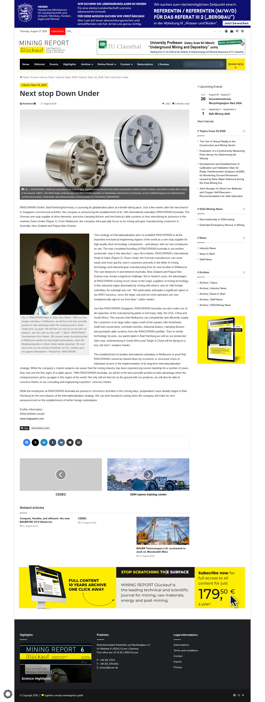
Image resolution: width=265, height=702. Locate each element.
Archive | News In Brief (212, 294)
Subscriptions (181, 645)
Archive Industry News (42, 77)
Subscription (145, 64)
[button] (8, 694)
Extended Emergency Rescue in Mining (222, 225)
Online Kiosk (105, 64)
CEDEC (82, 518)
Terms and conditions (186, 650)
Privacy (178, 667)
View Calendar (205, 121)
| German (163, 64)
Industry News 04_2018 (91, 77)
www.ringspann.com (32, 418)
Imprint (178, 661)
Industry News (208, 248)
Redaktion (28, 103)
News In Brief (207, 254)
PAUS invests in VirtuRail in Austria (85, 31)
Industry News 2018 (66, 77)
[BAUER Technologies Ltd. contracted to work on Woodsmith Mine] (162, 531)
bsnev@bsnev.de (109, 667)
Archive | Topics (208, 282)
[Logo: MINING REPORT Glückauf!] (47, 47)
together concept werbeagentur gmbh (64, 695)
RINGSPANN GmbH (40, 428)
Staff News (206, 259)
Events (54, 64)
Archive (85, 64)
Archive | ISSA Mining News (215, 305)
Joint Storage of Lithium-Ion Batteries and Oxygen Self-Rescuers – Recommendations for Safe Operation (221, 192)
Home (25, 64)
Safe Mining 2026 (219, 113)
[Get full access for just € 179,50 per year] (132, 587)
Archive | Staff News (211, 299)
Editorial (39, 64)
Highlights (69, 64)
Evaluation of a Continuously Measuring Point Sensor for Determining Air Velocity (222, 155)
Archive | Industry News (213, 288)
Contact (125, 64)
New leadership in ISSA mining (217, 219)
